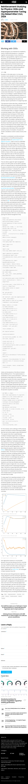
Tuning (3, 598)
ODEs (3, 596)
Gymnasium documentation (8, 177)
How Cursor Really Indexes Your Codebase (15, 708)
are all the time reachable (7, 188)
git (8, 200)
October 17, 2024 (13, 19)
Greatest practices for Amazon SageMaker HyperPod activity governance (11, 700)
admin (6, 19)
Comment (4, 631)
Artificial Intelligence (22, 754)
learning (19, 594)
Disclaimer (14, 777)
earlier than (15, 569)
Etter (5, 594)
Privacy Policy (21, 777)
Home (2, 777)
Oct (23, 594)
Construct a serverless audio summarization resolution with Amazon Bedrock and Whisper (16, 714)
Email (3, 654)
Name (3, 648)
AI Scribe (3, 753)
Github (2, 450)
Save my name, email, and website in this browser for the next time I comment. (14, 667)
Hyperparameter (12, 594)
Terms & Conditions (5, 778)
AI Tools (12, 753)
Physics (7, 596)
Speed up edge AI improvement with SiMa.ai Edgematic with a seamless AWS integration (15, 726)
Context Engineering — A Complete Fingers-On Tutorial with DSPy (15, 720)
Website (3, 660)
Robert (20, 596)
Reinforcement (13, 596)
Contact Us (8, 777)
